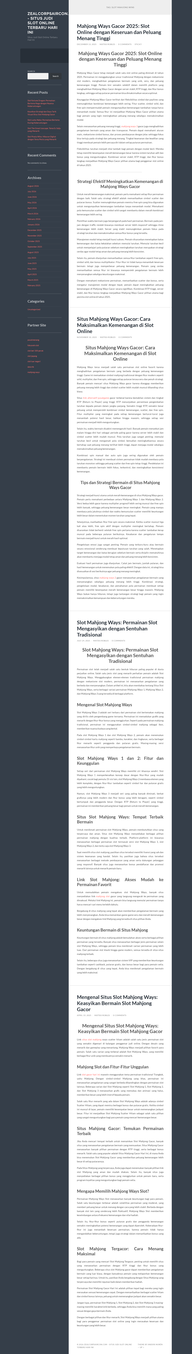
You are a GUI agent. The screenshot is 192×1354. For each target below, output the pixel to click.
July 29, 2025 (83, 641)
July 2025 (32, 258)
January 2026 (34, 224)
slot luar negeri (34, 361)
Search (31, 71)
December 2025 (35, 230)
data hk (31, 367)
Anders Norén (155, 1344)
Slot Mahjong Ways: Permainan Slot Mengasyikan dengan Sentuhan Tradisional (117, 628)
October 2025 (34, 241)
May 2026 (32, 202)
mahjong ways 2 (107, 577)
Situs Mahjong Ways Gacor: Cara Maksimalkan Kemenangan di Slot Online (115, 325)
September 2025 (35, 246)
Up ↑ (142, 1347)
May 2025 (32, 269)
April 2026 (32, 208)
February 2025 (34, 285)
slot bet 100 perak (35, 350)
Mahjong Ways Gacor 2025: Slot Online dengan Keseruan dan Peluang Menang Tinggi (119, 32)
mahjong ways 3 (129, 126)
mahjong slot (103, 896)
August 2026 (33, 186)
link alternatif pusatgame (96, 397)
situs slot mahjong (91, 1039)
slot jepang (32, 356)
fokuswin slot (33, 345)
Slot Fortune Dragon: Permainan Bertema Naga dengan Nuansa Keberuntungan (41, 103)
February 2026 (34, 219)
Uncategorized (34, 309)
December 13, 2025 (87, 44)
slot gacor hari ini (91, 1074)
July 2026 (32, 191)
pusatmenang (33, 340)
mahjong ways (34, 372)
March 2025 (33, 280)
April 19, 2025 (84, 1015)
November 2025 (35, 235)
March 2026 (33, 213)
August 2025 (33, 252)
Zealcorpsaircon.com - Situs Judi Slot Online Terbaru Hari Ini (53, 23)
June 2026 (32, 197)
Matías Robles (107, 44)
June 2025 (32, 263)
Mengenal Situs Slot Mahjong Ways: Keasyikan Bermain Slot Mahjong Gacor (117, 1003)
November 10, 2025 (87, 337)
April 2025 (32, 274)
